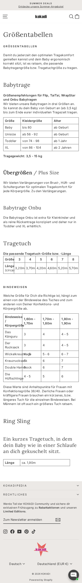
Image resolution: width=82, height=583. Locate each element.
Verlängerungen (54, 191)
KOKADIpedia (15, 485)
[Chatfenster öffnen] (73, 575)
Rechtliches (15, 494)
